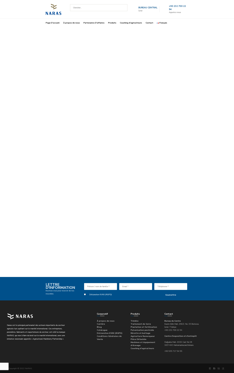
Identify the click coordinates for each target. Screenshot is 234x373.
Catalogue (102, 330)
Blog (99, 327)
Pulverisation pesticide (142, 330)
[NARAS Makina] (53, 9)
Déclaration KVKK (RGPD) (100, 294)
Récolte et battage (140, 333)
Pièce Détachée (138, 339)
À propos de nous (105, 321)
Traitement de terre (141, 324)
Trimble (135, 321)
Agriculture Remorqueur (143, 336)
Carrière (101, 324)
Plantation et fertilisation (144, 327)
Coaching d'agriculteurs (142, 348)
